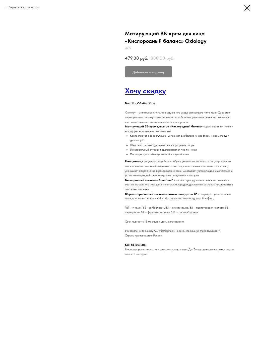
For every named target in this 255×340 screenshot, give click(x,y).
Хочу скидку (145, 90)
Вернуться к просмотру (24, 7)
